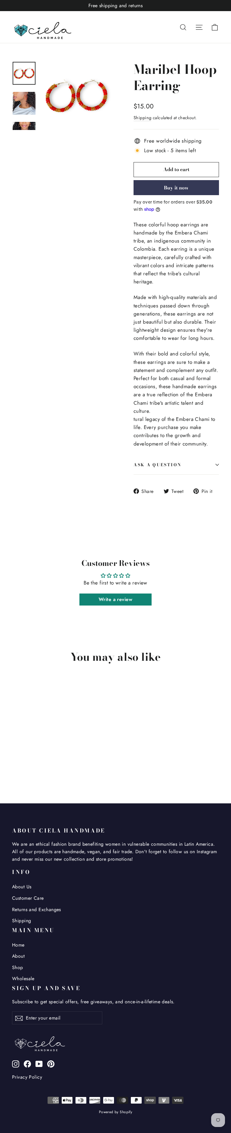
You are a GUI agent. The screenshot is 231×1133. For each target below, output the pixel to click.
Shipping (142, 118)
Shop (17, 967)
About (18, 956)
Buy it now (176, 187)
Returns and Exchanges (36, 909)
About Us (21, 886)
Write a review (115, 599)
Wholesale (23, 978)
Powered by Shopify (115, 1112)
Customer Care (28, 898)
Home (18, 944)
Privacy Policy (27, 1077)
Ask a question (158, 465)
